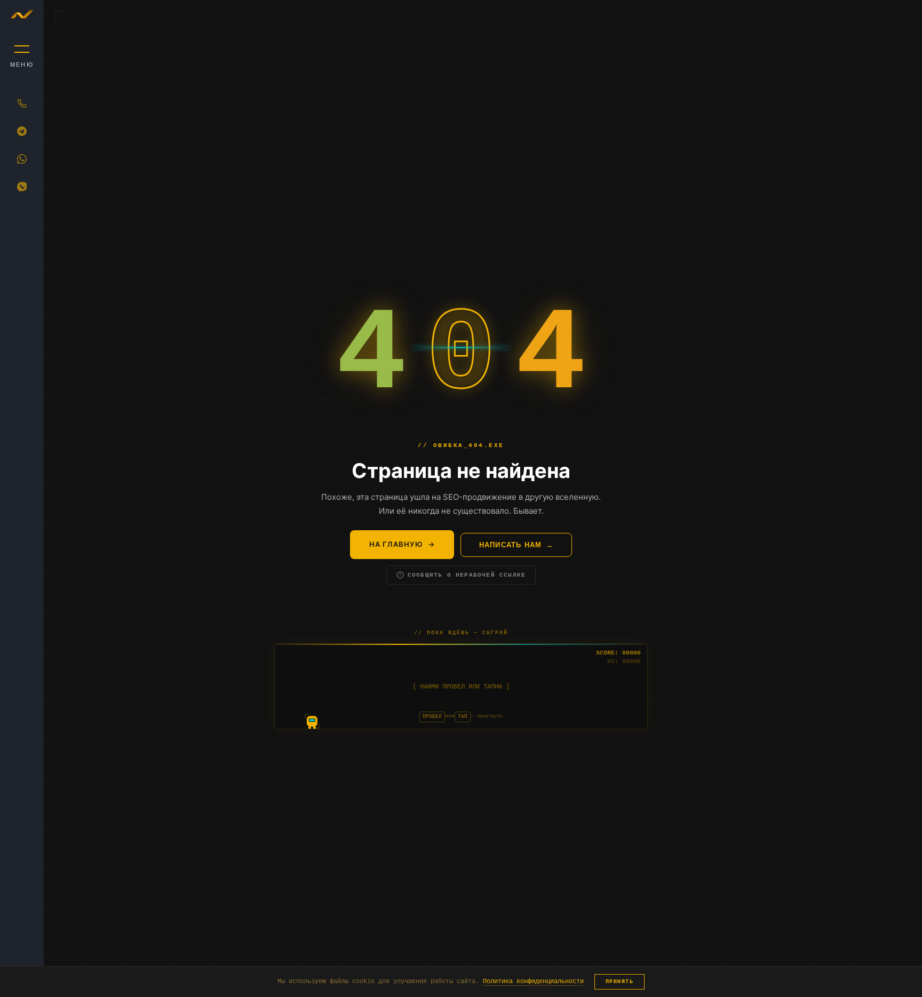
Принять (620, 982)
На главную (396, 544)
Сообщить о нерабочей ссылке (467, 575)
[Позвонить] (22, 103)
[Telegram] (22, 131)
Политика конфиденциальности (533, 981)
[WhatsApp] (22, 159)
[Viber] (22, 187)
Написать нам (510, 545)
